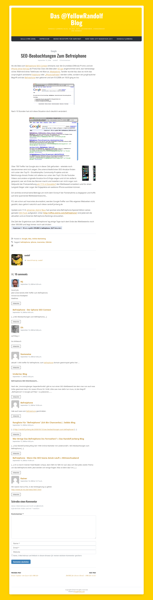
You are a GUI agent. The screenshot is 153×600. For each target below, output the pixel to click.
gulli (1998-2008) (28, 39)
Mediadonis (55, 71)
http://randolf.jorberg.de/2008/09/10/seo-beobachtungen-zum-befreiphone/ (44, 429)
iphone (33, 242)
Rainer (23, 478)
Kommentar (17, 514)
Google (24, 239)
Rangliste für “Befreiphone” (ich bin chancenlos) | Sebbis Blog (44, 422)
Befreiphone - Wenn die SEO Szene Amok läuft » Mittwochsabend (46, 458)
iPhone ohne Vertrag (20, 68)
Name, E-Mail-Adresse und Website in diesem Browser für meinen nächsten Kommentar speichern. (47, 556)
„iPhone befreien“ (52, 74)
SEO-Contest (42, 66)
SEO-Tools (23, 213)
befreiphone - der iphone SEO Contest (32, 309)
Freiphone (35, 74)
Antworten (16, 303)
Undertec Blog (20, 374)
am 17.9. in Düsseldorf (46, 184)
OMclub (49, 242)
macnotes (41, 242)
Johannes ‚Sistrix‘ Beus (36, 210)
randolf (34, 260)
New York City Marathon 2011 (99, 39)
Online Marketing (39, 239)
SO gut (60, 68)
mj (21, 281)
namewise (25, 354)
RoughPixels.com (79, 591)
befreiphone (25, 242)
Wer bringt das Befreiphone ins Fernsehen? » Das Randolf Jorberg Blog (48, 438)
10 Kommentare (64, 60)
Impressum (44, 39)
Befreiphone (31, 66)
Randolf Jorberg (124, 39)
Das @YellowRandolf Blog (76, 19)
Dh (21, 327)
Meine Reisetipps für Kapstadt (67, 39)
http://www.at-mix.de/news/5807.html (26, 489)
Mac (29, 239)
